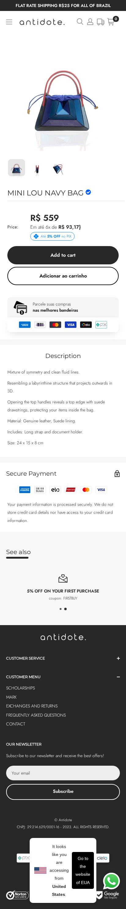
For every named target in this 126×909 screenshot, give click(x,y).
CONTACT (15, 724)
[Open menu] (9, 22)
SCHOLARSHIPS (20, 688)
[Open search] (80, 21)
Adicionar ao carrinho (63, 275)
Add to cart (63, 255)
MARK (11, 697)
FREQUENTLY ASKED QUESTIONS (36, 715)
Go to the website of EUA (83, 870)
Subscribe (63, 791)
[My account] (90, 21)
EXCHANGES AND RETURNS (31, 706)
